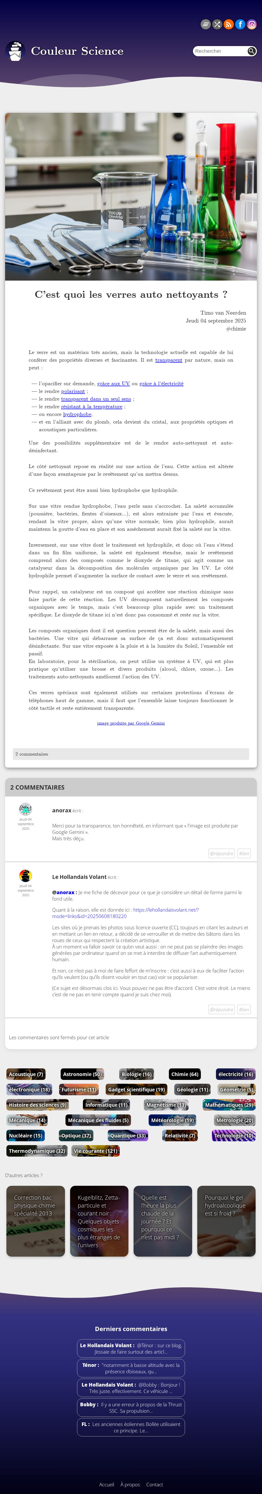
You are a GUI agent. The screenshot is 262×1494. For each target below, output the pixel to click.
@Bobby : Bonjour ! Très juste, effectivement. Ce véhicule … (134, 1387)
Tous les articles (206, 24)
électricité (236, 1074)
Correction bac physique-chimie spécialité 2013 (34, 1205)
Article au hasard (217, 24)
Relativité (180, 1135)
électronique (29, 1089)
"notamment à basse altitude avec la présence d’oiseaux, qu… (140, 1368)
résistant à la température (91, 406)
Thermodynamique (37, 1151)
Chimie (184, 1074)
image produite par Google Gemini (131, 723)
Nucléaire (25, 1135)
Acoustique (26, 1074)
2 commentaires (31, 754)
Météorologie (172, 1120)
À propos (130, 1484)
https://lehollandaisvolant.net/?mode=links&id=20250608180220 (125, 912)
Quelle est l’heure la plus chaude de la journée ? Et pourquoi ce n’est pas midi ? (160, 1217)
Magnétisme (166, 1105)
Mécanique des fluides (98, 1120)
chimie (238, 328)
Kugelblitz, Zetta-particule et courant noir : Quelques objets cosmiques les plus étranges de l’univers (99, 1221)
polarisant (73, 391)
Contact (154, 1484)
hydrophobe (77, 414)
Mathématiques (229, 1105)
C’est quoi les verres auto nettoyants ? (131, 294)
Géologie (192, 1089)
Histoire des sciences (37, 1105)
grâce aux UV (113, 383)
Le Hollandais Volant (79, 876)
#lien (244, 853)
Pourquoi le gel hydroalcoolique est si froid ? (225, 1205)
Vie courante (95, 1151)
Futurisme (79, 1089)
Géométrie (236, 1089)
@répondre (221, 853)
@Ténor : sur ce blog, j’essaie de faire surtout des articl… (138, 1348)
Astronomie (82, 1074)
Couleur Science (77, 51)
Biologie (136, 1074)
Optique (76, 1135)
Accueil (106, 1484)
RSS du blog (229, 24)
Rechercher (252, 51)
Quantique (128, 1135)
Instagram (252, 24)
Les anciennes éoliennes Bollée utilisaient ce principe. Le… (135, 1427)
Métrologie (234, 1120)
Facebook (240, 24)
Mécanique (27, 1120)
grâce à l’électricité (161, 383)
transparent (168, 360)
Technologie (233, 1135)
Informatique (106, 1105)
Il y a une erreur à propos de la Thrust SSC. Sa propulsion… (141, 1407)
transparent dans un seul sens (96, 398)
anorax (65, 892)
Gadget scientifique (136, 1089)
